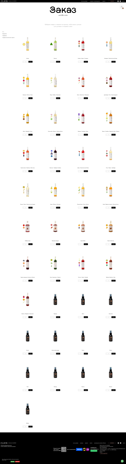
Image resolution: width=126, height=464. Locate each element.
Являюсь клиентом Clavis (73, 240)
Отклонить (17, 461)
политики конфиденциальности (74, 248)
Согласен (12, 461)
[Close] (84, 211)
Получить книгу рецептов (72, 244)
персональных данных (73, 249)
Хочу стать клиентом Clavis (53, 240)
